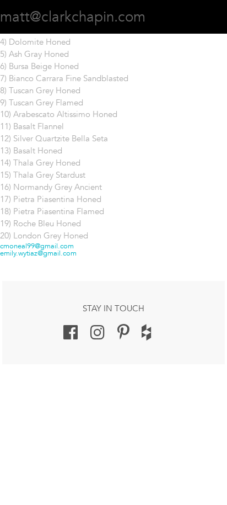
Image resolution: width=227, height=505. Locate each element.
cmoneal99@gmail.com (37, 246)
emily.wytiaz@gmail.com (38, 253)
